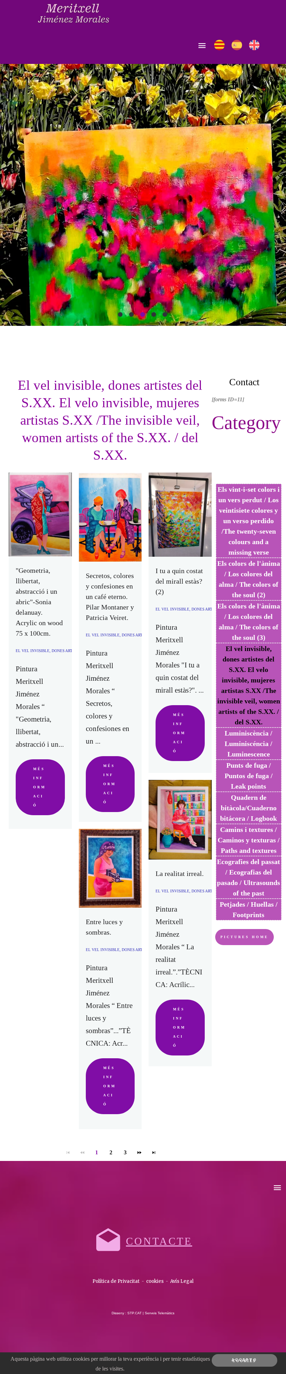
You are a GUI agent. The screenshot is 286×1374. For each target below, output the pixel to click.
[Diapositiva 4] (154, 314)
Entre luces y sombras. (104, 927)
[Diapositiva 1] (120, 314)
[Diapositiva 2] (132, 314)
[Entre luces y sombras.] (110, 868)
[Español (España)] (237, 45)
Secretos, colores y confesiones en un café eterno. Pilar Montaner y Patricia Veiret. (110, 596)
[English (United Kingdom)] (254, 45)
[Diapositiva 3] (143, 314)
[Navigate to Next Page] (139, 1153)
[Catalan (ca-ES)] (219, 45)
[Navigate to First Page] (68, 1153)
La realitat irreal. (180, 873)
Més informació (39, 787)
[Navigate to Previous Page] (82, 1153)
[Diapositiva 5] (165, 314)
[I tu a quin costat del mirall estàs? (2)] (180, 514)
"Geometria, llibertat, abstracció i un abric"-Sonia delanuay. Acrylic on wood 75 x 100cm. (39, 602)
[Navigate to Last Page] (153, 1153)
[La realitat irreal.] (180, 820)
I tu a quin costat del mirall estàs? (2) (179, 581)
